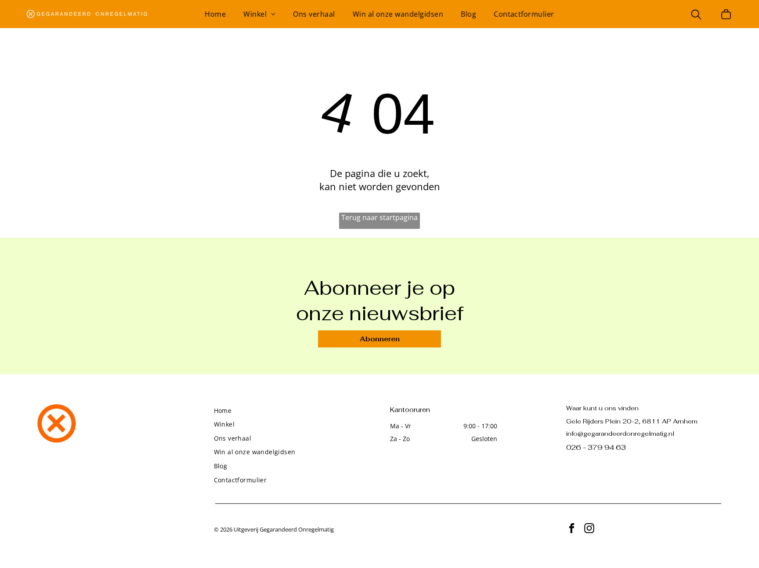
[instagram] (589, 529)
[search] (696, 15)
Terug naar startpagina (379, 217)
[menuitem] (215, 14)
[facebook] (571, 529)
